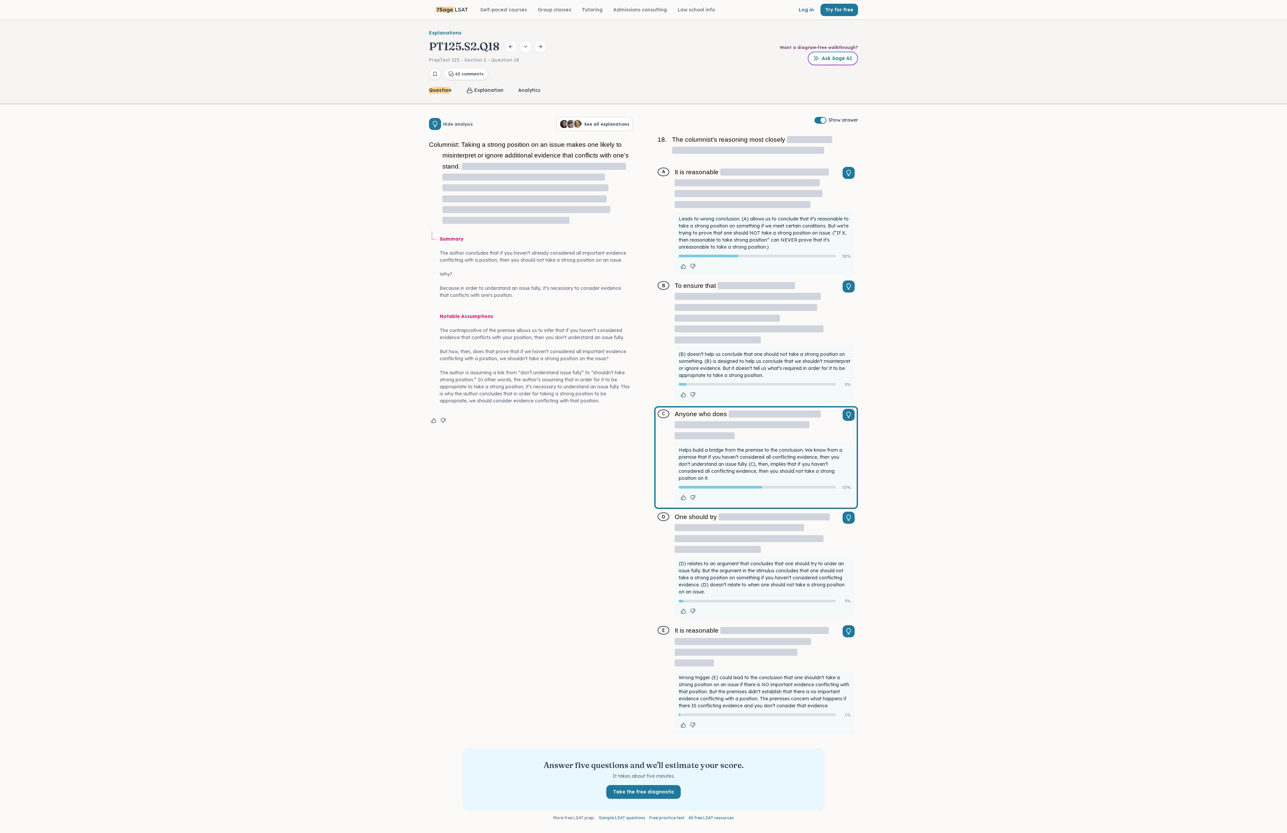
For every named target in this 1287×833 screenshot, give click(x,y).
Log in (806, 10)
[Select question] (525, 47)
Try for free (839, 10)
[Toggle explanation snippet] (849, 173)
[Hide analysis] (435, 124)
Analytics (529, 90)
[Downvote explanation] (443, 420)
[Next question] (540, 47)
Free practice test (666, 817)
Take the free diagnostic (643, 792)
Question (440, 90)
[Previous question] (511, 47)
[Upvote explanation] (433, 420)
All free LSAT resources (711, 817)
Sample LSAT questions (622, 817)
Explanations (445, 33)
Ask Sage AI (837, 58)
